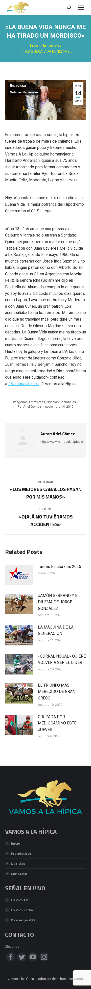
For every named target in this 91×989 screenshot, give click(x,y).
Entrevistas (18, 85)
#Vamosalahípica (23, 383)
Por (29, 406)
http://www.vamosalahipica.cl (62, 442)
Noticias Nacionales (24, 92)
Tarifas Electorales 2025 (59, 566)
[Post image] (19, 575)
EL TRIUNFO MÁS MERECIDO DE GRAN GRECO (56, 691)
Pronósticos (21, 853)
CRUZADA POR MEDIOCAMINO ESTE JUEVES (57, 723)
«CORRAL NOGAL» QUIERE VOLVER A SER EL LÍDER (62, 659)
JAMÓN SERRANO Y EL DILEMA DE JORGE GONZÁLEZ (59, 602)
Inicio (15, 843)
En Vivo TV (19, 900)
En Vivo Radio (22, 910)
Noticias (18, 863)
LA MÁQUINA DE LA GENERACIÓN (56, 630)
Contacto (19, 873)
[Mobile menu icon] (81, 8)
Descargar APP (23, 920)
